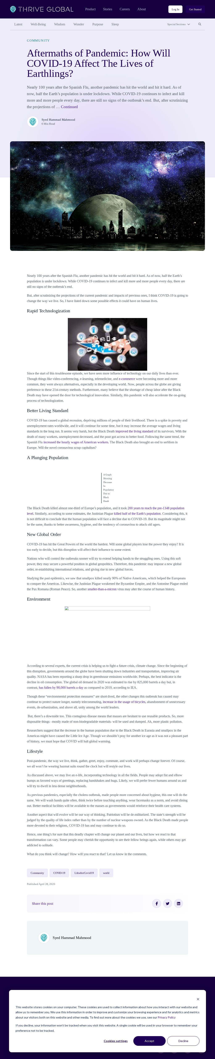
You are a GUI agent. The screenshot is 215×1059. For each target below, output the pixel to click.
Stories (107, 9)
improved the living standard (134, 431)
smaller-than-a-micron (102, 589)
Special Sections (176, 24)
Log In (175, 9)
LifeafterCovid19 (84, 872)
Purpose (97, 24)
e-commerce (126, 379)
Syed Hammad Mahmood (58, 119)
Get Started (195, 9)
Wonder (78, 24)
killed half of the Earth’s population (137, 513)
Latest (18, 24)
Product (90, 9)
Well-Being (38, 24)
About (141, 9)
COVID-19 (59, 872)
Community (38, 40)
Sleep (115, 24)
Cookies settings (116, 1041)
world (106, 872)
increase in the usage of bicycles (123, 702)
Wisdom (59, 24)
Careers (125, 9)
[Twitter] (167, 903)
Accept (149, 1041)
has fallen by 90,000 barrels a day (61, 687)
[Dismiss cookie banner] (198, 999)
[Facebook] (156, 903)
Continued (69, 107)
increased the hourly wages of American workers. (76, 442)
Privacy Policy (167, 1017)
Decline (183, 1041)
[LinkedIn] (178, 903)
